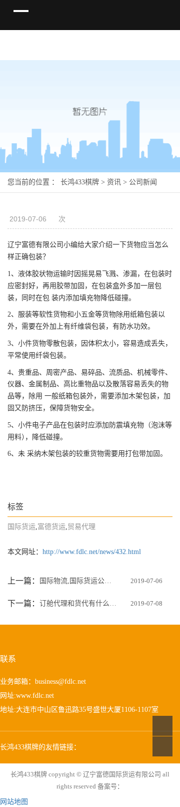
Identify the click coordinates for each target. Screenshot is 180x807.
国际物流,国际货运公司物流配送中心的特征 (78, 581)
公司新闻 (143, 182)
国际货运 (22, 526)
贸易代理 (82, 526)
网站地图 (14, 801)
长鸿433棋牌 (79, 182)
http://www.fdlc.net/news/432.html (91, 552)
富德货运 (52, 526)
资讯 (114, 182)
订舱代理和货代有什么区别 (78, 603)
